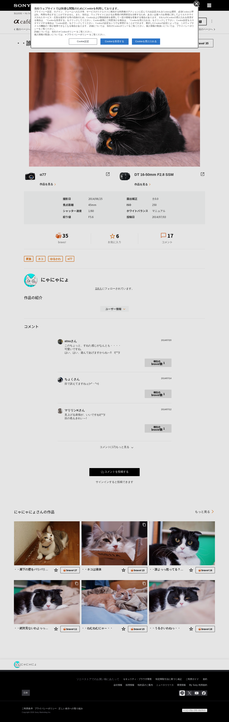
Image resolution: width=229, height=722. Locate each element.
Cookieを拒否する (114, 41)
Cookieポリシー (68, 32)
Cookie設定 (83, 41)
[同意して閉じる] (196, 3)
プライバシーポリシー (78, 34)
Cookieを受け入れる (146, 41)
